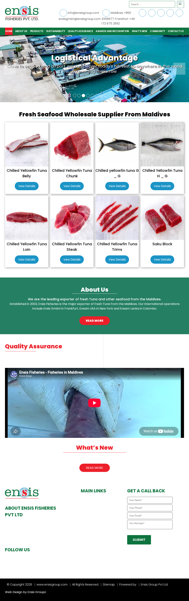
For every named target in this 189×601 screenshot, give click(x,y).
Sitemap (109, 584)
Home (8, 31)
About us (21, 31)
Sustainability (55, 31)
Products (36, 31)
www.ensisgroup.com (52, 584)
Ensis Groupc (37, 592)
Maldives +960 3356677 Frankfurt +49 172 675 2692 (118, 18)
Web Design (13, 592)
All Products (91, 514)
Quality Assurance (80, 31)
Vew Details (26, 186)
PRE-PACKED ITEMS (95, 531)
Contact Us (176, 31)
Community (157, 31)
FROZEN (88, 525)
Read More (94, 468)
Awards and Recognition (112, 31)
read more (94, 321)
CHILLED (88, 520)
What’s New (139, 31)
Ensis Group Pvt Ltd (154, 584)
